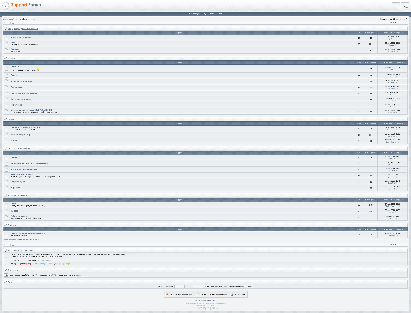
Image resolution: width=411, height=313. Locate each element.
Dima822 (391, 159)
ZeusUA (391, 183)
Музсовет (50, 264)
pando (391, 94)
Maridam (391, 112)
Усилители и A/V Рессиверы (24, 169)
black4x (391, 165)
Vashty (391, 212)
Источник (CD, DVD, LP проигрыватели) (29, 163)
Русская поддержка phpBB (206, 307)
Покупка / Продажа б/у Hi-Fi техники (28, 233)
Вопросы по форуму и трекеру (25, 127)
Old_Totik (391, 177)
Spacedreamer (391, 142)
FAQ (204, 14)
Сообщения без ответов (13, 19)
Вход (220, 14)
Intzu (391, 100)
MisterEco (391, 51)
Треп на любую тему (20, 135)
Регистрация (194, 14)
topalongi (391, 39)
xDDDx (391, 218)
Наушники (15, 188)
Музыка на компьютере (18, 195)
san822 (391, 77)
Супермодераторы (62, 264)
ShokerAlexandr (391, 206)
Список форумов (10, 23)
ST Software (210, 305)
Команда (42, 264)
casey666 (391, 189)
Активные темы (30, 19)
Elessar (391, 45)
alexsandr (391, 236)
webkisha (391, 82)
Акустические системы (22, 174)
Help (13, 43)
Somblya (391, 136)
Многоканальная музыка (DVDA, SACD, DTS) (32, 110)
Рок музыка (16, 87)
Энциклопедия (18, 182)
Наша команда (35, 239)
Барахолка (13, 225)
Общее (14, 75)
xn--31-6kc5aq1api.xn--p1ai (205, 300)
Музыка (11, 58)
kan (391, 70)
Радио (14, 140)
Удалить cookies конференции (15, 239)
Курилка (11, 119)
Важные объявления (21, 37)
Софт (13, 204)
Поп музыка (16, 105)
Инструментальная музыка (24, 93)
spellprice (79, 275)
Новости (15, 66)
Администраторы (25, 264)
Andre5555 (391, 130)
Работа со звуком (19, 216)
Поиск (212, 14)
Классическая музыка (21, 81)
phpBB (201, 303)
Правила (15, 49)
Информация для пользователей (23, 28)
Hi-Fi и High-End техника (19, 148)
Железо (14, 211)
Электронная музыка (21, 99)
